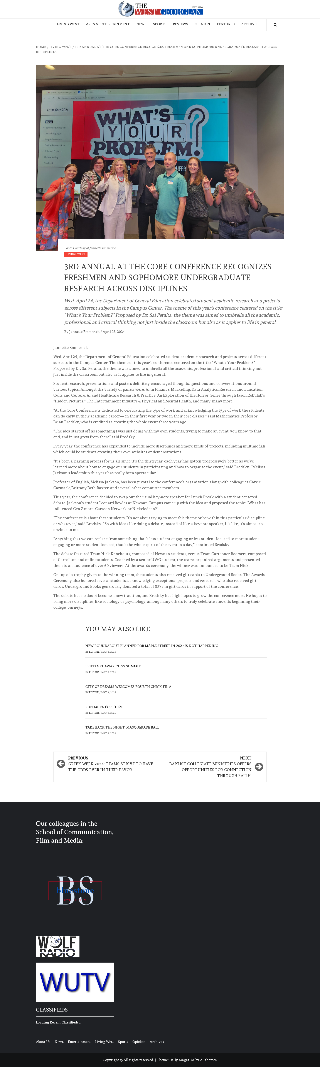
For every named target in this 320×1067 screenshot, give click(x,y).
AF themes (208, 1060)
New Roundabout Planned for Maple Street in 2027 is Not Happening (151, 646)
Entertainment (79, 1042)
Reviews (180, 24)
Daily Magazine (182, 1060)
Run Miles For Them (104, 707)
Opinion (202, 24)
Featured (226, 24)
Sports (159, 24)
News (141, 24)
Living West (68, 24)
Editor (94, 651)
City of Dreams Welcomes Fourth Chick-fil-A (128, 687)
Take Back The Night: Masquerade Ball (122, 727)
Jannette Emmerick (85, 332)
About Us (43, 1042)
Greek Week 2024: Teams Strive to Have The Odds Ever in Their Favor (110, 764)
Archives (249, 24)
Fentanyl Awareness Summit (113, 666)
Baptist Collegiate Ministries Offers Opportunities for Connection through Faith (210, 767)
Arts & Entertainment (108, 24)
